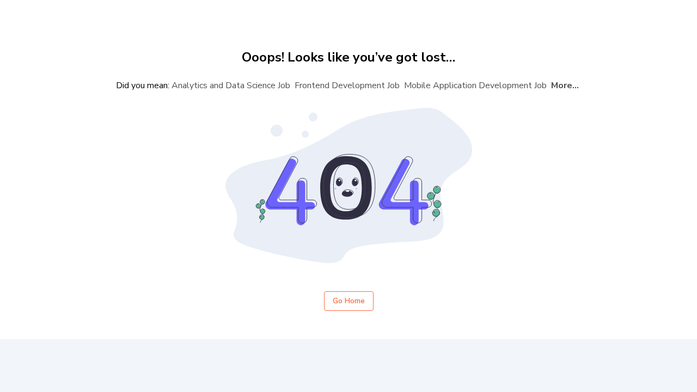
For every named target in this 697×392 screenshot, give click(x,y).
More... (565, 85)
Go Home (349, 301)
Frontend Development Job (347, 85)
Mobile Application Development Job (475, 85)
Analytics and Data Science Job (231, 85)
